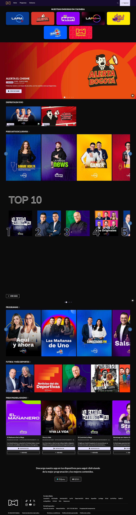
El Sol (106, 498)
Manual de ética (60, 508)
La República (46, 501)
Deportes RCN (79, 498)
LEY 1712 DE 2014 (72, 508)
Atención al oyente (48, 508)
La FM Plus (113, 498)
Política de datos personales (70, 513)
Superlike (93, 498)
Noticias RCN (63, 498)
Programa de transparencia (87, 508)
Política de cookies (85, 513)
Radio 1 (120, 498)
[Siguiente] (130, 223)
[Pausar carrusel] (133, 96)
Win (60, 501)
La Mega (100, 498)
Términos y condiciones (53, 513)
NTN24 (55, 501)
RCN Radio (55, 498)
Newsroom (66, 501)
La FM (71, 498)
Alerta (87, 498)
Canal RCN (46, 498)
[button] (118, 3)
